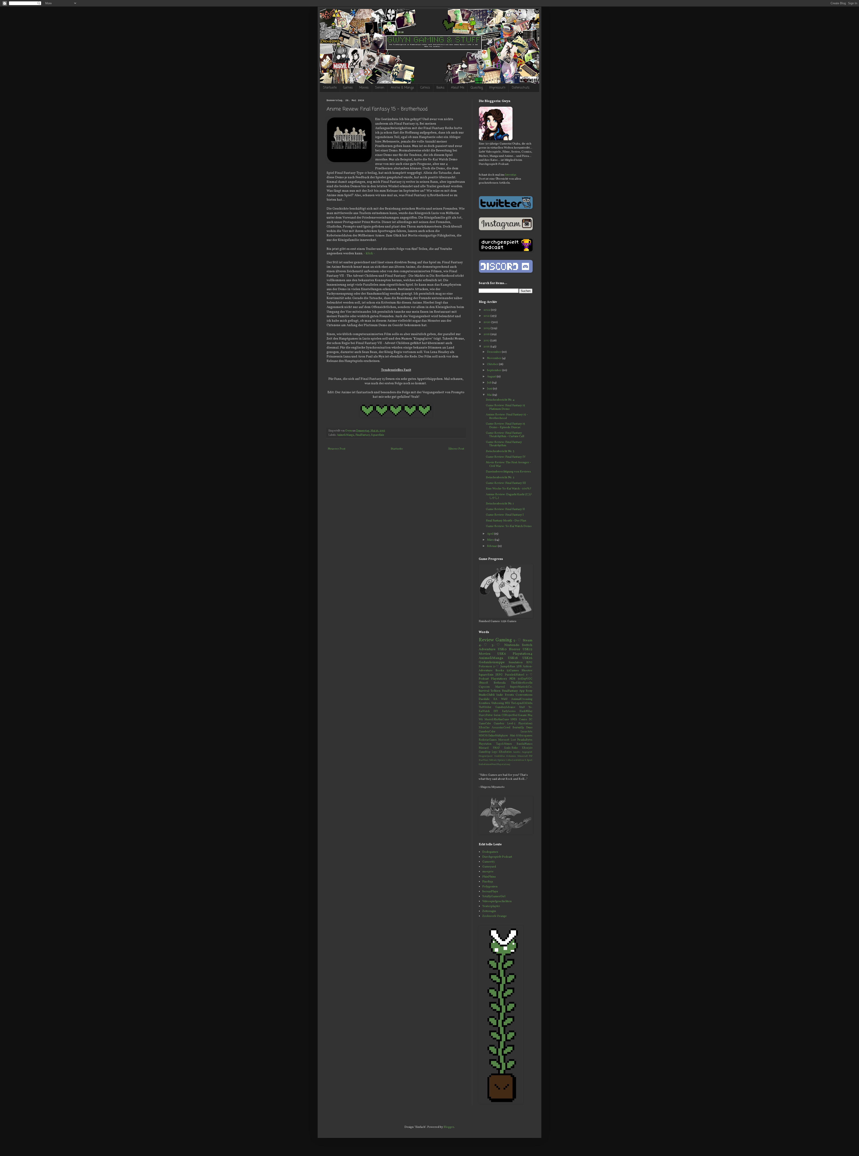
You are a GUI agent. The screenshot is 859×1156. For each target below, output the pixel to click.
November (494, 358)
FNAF (496, 748)
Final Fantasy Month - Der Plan (506, 521)
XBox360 (527, 748)
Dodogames (490, 852)
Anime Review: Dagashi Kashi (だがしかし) (509, 496)
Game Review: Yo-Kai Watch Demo (509, 526)
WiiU (504, 699)
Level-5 (511, 723)
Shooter (527, 671)
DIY (495, 711)
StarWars (483, 760)
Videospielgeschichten (497, 901)
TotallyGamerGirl (493, 897)
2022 (487, 310)
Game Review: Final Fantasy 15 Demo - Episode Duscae (505, 425)
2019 (487, 328)
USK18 (513, 658)
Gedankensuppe (492, 662)
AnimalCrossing (521, 699)
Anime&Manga (345, 435)
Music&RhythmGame (497, 719)
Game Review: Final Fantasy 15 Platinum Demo (505, 407)
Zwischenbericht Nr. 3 (500, 451)
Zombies (484, 703)
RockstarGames (488, 740)
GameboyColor (487, 731)
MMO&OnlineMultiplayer (493, 735)
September (494, 370)
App (522, 691)
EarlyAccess (509, 711)
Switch (527, 645)
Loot (513, 740)
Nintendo (511, 645)
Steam (527, 640)
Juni (490, 389)
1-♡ (529, 675)
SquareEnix (377, 435)
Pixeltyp (487, 882)
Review (486, 640)
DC (530, 719)
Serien (379, 87)
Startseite (330, 87)
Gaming (503, 640)
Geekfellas (499, 756)
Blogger (449, 1127)
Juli (489, 383)
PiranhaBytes (524, 740)
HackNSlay (525, 711)
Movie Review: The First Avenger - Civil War (508, 464)
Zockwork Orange (494, 916)
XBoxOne (484, 727)
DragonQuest (486, 756)
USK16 (527, 658)
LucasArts (526, 731)
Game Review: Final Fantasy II (505, 509)
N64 (529, 715)
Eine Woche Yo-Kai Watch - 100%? (508, 489)
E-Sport (528, 760)
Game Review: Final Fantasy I (505, 515)
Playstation (485, 744)
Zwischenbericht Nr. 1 (500, 504)
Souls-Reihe (511, 748)
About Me (457, 87)
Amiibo (516, 752)
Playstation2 (525, 723)
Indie (499, 695)
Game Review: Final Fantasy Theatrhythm (504, 444)
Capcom (484, 687)
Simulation (516, 663)
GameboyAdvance (505, 707)
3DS (519, 667)
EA (495, 699)
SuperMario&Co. (521, 687)
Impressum (497, 87)
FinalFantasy (362, 435)
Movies (364, 87)
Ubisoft (483, 683)
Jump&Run (507, 667)
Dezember (494, 352)
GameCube (485, 723)
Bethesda (500, 683)
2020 (487, 322)
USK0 (502, 649)
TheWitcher (485, 707)
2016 (486, 347)
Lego (494, 752)
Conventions (524, 695)
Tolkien (495, 691)
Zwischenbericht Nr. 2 (500, 478)
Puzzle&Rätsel (514, 675)
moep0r (487, 872)
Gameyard (489, 867)
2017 (486, 341)
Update (501, 760)
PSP (530, 756)
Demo (529, 727)
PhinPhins (489, 877)
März (491, 540)
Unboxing (497, 703)
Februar (492, 546)
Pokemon (485, 667)
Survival (484, 691)
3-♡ (496, 645)
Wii (481, 719)
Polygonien (490, 887)
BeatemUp (518, 727)
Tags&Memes (504, 744)
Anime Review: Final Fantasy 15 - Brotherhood (507, 416)
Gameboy (499, 723)
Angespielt (527, 752)
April (490, 534)
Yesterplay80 (491, 906)
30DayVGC (525, 679)
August (492, 377)
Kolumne (511, 756)
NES (507, 703)
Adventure (487, 649)
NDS (512, 679)
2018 (486, 334)
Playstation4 (522, 653)
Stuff (522, 707)
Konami (522, 715)
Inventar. (511, 175)
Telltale (493, 760)
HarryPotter (486, 715)
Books (440, 87)
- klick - (369, 253)
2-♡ (496, 667)
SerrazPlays (490, 892)
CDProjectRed (509, 715)
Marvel (500, 687)
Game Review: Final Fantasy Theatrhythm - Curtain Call (505, 435)
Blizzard (484, 748)
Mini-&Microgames (521, 735)
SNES (513, 719)
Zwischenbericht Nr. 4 (500, 400)
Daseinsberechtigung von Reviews (508, 472)
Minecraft (522, 756)
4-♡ (484, 645)
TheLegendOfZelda (521, 703)
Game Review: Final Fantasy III (506, 483)
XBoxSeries (505, 752)
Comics (425, 87)
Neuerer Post (336, 449)
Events (509, 695)
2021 (486, 316)
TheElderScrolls (521, 683)
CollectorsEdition (515, 760)
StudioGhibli (487, 695)
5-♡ (517, 640)
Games (348, 87)
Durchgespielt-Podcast (497, 857)
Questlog (477, 87)
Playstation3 (499, 679)
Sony (529, 691)
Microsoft (503, 740)
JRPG (499, 675)
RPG (529, 663)
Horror (514, 649)
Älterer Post (456, 449)
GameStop (484, 752)
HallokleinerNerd (488, 764)
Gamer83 (488, 862)
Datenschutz (520, 87)
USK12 (527, 649)
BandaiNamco (524, 744)
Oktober (493, 364)
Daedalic (484, 699)
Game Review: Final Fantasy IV (506, 457)
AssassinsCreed (501, 727)
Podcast (484, 679)
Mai (489, 395)
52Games (513, 671)
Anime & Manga (402, 87)
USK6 (501, 653)
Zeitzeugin (489, 911)
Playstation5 (503, 764)
